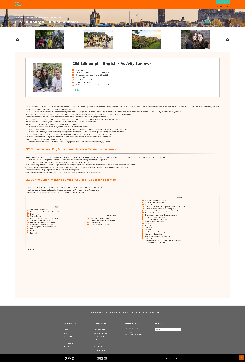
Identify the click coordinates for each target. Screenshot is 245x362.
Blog (65, 333)
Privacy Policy (68, 343)
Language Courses (88, 4)
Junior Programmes (106, 4)
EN (227, 6)
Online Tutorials (142, 4)
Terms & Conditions (70, 347)
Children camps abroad (28, 17)
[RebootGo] (18, 4)
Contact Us (223, 2)
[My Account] (218, 6)
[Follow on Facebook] (65, 358)
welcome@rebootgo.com (136, 334)
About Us (67, 340)
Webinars (97, 343)
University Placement (101, 350)
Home (75, 4)
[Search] (224, 6)
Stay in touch (68, 336)
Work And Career (99, 347)
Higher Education (124, 4)
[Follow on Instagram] (72, 358)
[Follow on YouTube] (69, 358)
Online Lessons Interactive (102, 340)
